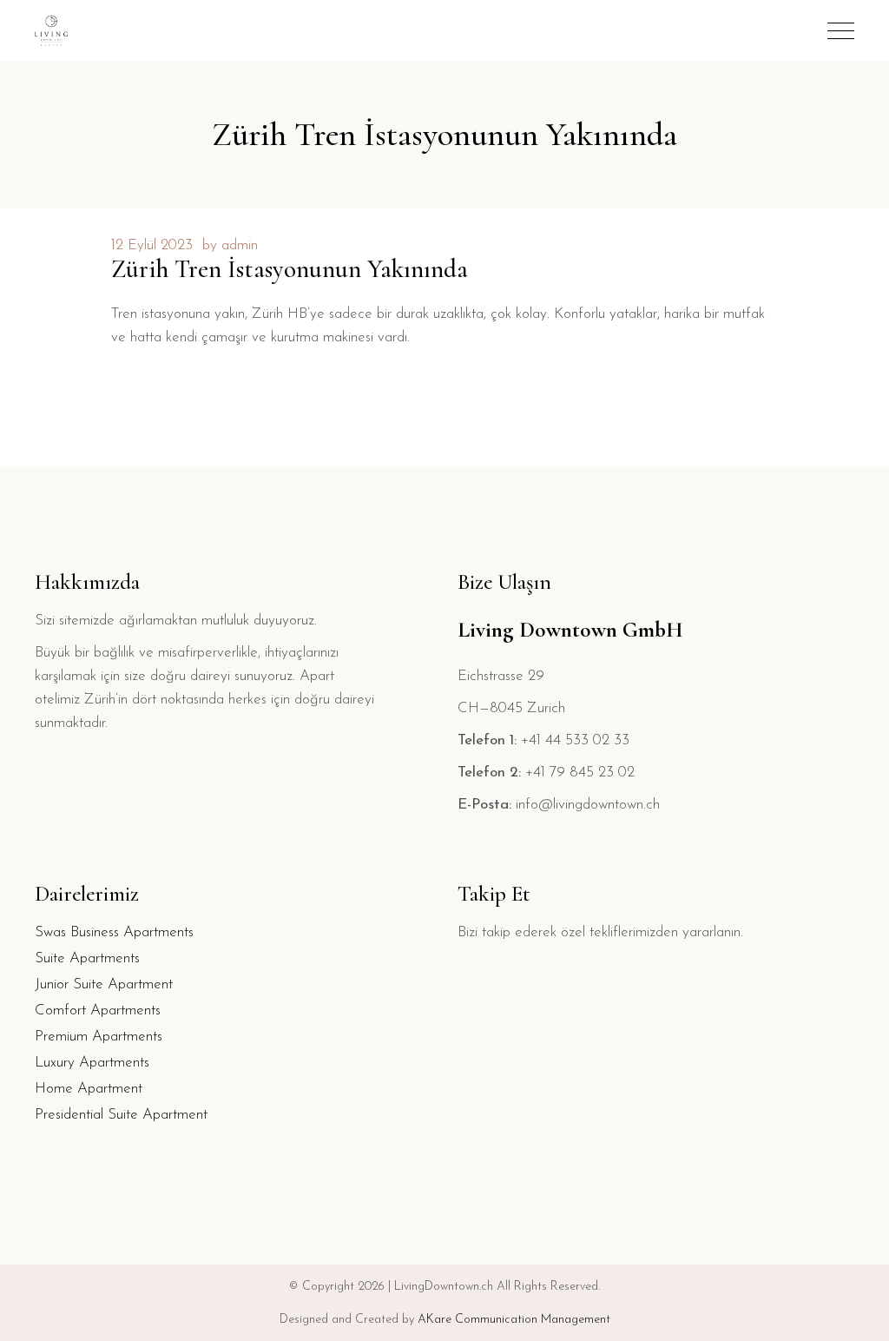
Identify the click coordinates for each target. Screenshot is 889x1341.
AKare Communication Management (514, 1319)
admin (239, 245)
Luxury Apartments (92, 1062)
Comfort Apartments (98, 1010)
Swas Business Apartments (114, 932)
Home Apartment (88, 1088)
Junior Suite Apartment (104, 984)
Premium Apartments (98, 1036)
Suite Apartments (87, 958)
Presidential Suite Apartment (121, 1114)
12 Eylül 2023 (152, 245)
